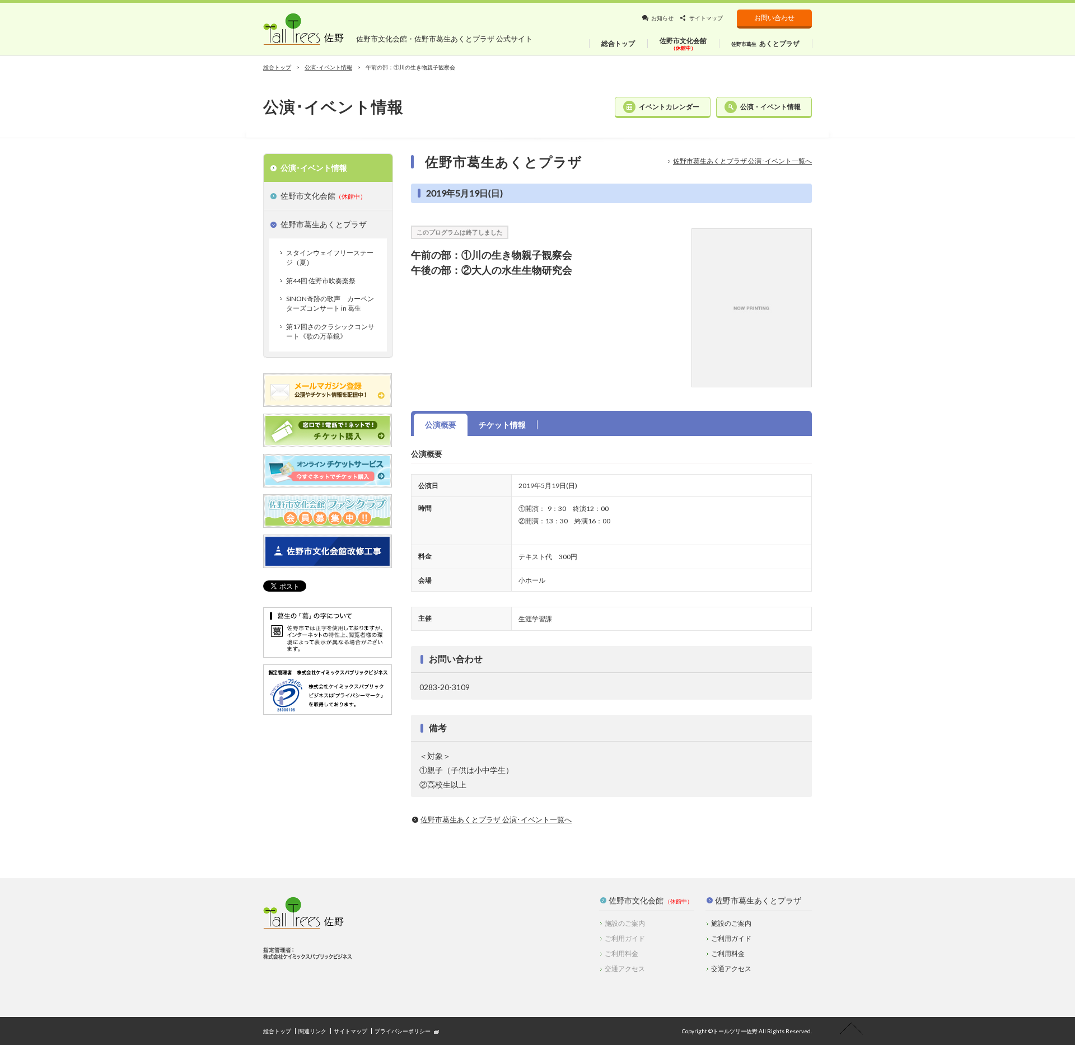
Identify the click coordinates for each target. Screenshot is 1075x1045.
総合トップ (277, 67)
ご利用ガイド (731, 938)
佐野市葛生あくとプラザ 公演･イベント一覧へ (742, 161)
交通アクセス (731, 968)
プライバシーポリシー (403, 1031)
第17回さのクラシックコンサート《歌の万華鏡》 (330, 331)
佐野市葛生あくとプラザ (758, 900)
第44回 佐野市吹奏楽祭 (321, 281)
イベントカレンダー (669, 106)
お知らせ (662, 18)
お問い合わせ (774, 17)
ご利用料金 (728, 953)
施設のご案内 (731, 923)
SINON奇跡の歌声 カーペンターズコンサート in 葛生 (330, 303)
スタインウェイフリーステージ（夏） (329, 257)
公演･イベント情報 (328, 67)
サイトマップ (706, 18)
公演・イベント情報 (770, 106)
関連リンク (312, 1031)
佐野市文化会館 (636, 900)
